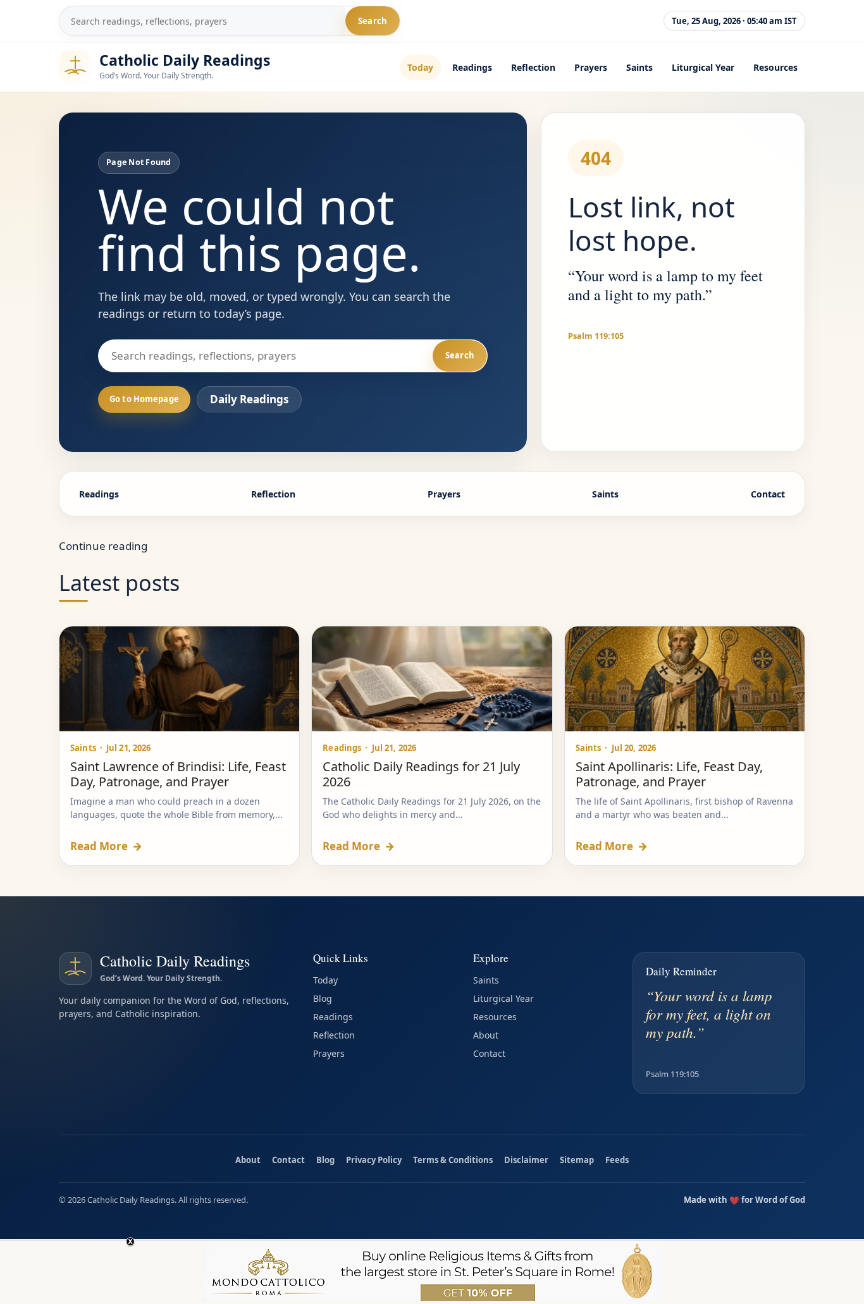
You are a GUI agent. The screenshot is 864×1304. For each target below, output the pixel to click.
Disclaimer (526, 1160)
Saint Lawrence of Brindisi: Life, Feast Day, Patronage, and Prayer (178, 774)
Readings (472, 67)
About (485, 1035)
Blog (322, 998)
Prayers (590, 67)
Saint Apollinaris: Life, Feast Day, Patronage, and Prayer (669, 774)
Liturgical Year (703, 67)
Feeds (617, 1160)
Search (372, 21)
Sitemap (577, 1160)
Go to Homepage (144, 399)
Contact (768, 494)
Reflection (533, 67)
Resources (775, 67)
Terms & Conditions (453, 1160)
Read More (106, 846)
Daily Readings (249, 399)
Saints (639, 67)
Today (420, 67)
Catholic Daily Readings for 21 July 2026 (421, 774)
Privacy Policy (374, 1160)
